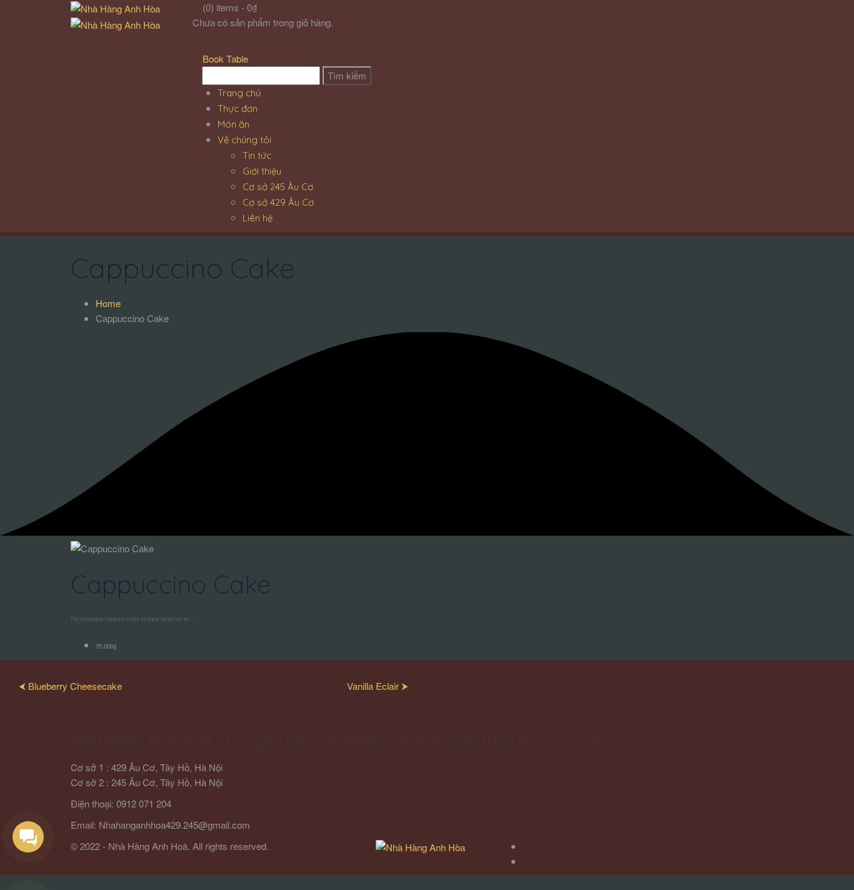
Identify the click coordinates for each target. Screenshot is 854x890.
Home (108, 303)
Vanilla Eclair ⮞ (377, 685)
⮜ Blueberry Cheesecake (70, 685)
